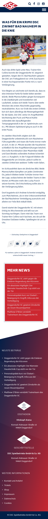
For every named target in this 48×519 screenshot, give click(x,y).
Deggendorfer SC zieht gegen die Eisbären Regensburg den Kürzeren (23, 280)
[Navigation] (44, 10)
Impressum (9, 494)
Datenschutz (10, 498)
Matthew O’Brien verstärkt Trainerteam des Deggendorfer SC (22, 313)
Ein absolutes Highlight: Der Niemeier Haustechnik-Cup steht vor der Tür (23, 288)
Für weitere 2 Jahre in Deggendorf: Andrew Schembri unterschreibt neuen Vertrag (24, 254)
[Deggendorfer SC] (10, 9)
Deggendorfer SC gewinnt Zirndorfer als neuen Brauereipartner (23, 307)
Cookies (8, 503)
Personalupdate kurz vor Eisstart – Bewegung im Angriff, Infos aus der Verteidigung (23, 298)
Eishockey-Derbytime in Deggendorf (25, 235)
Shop (6, 490)
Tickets (7, 485)
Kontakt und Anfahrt (13, 481)
